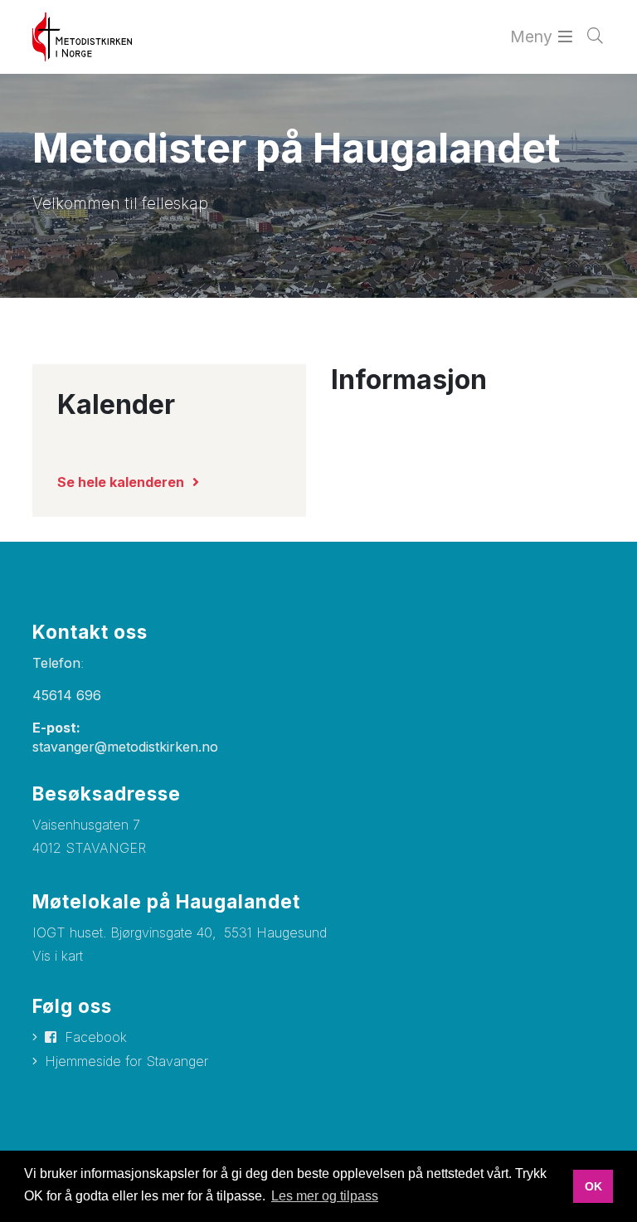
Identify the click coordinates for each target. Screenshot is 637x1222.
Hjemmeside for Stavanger (126, 1061)
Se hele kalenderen (120, 482)
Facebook (96, 1037)
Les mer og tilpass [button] (324, 1196)
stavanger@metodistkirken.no (125, 746)
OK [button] (593, 1186)
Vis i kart (57, 955)
